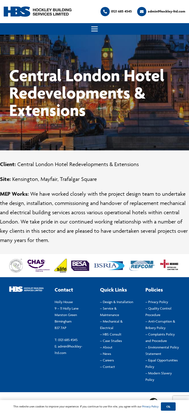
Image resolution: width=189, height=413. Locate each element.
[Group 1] (37, 11)
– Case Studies (111, 340)
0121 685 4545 (67, 340)
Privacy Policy (150, 406)
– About (106, 347)
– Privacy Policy (156, 302)
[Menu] (94, 29)
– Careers (107, 360)
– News (105, 353)
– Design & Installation (116, 302)
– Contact (107, 366)
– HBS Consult (110, 334)
